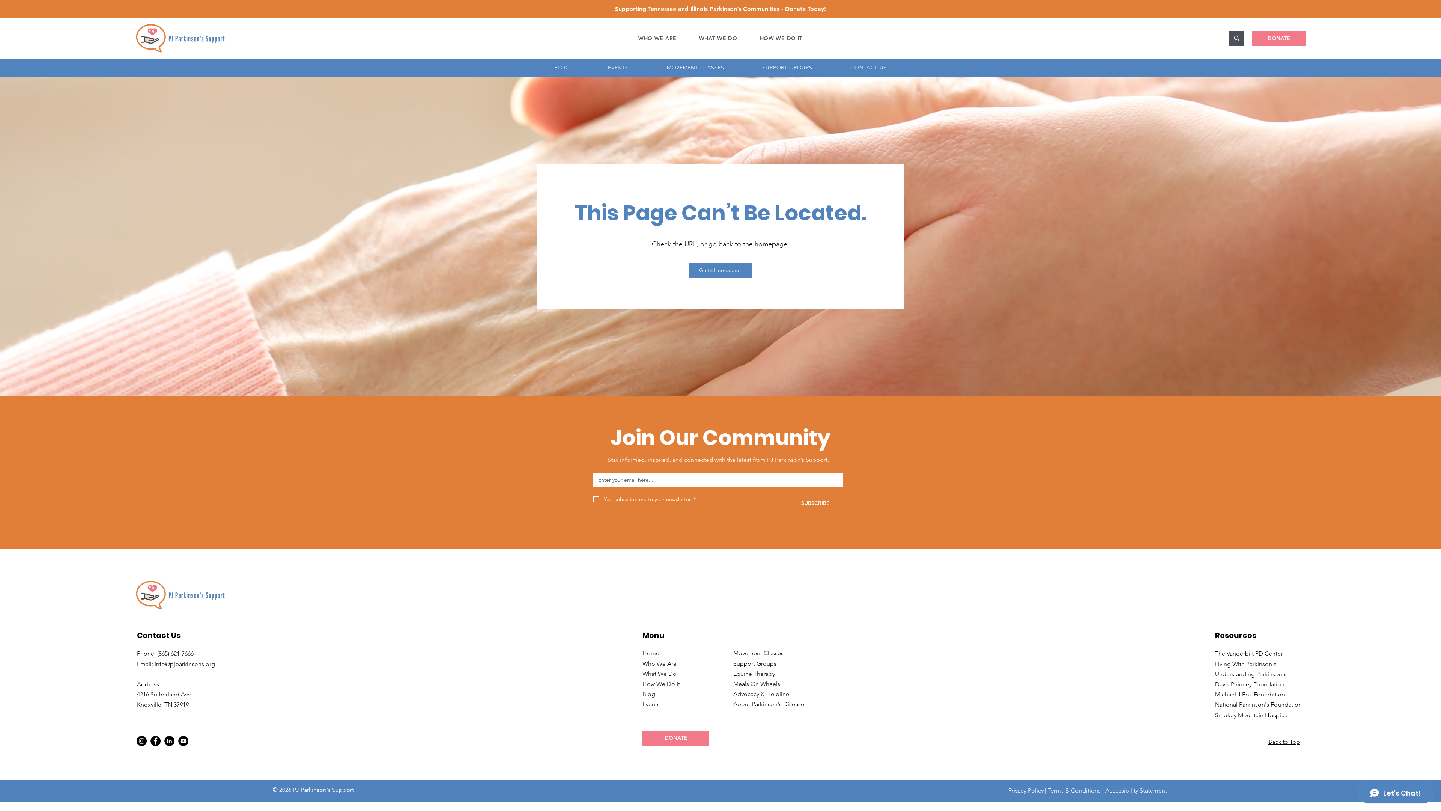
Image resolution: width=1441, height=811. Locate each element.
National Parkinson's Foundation (1258, 704)
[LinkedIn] (169, 741)
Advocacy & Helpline (761, 694)
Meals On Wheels (756, 683)
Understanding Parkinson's (1250, 674)
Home (650, 653)
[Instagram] (142, 741)
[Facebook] (155, 741)
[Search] (1236, 38)
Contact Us (159, 635)
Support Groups (754, 663)
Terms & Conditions (1074, 790)
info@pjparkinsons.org (185, 664)
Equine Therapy (754, 673)
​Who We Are (659, 663)
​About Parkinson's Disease (768, 704)
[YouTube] (183, 741)
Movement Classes (758, 653)
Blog (648, 694)
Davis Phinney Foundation (1250, 684)
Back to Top (1284, 741)
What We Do (659, 673)
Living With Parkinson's (1245, 664)
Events (651, 704)
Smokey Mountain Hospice (1251, 715)
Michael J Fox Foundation (1250, 694)
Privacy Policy (1026, 790)
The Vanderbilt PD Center (1249, 653)
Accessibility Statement (1136, 790)
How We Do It (661, 683)
